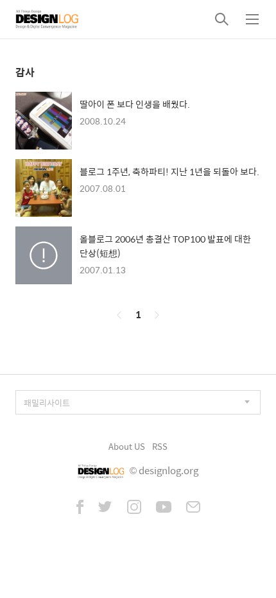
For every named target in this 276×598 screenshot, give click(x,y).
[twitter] (105, 508)
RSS (160, 446)
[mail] (193, 508)
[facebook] (79, 508)
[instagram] (134, 508)
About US (126, 446)
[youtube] (163, 508)
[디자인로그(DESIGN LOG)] (47, 19)
